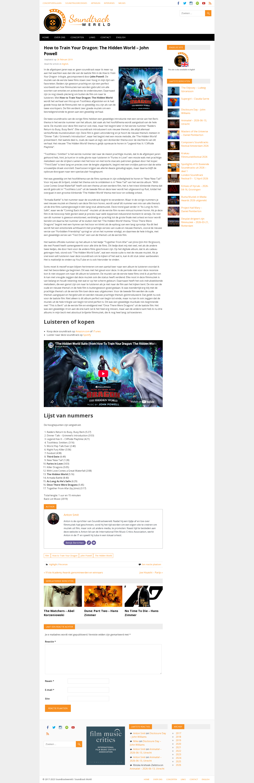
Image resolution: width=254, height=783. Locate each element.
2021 (178, 747)
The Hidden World (103, 555)
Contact (106, 37)
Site (47, 698)
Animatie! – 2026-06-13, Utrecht (147, 768)
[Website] (89, 543)
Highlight (53, 564)
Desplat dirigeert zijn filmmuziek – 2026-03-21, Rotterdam (195, 222)
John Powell (86, 555)
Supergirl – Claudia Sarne (195, 98)
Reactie (50, 641)
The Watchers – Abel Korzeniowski (59, 613)
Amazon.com (83, 331)
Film (47, 555)
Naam (49, 681)
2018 (178, 736)
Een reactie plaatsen (151, 564)
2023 (178, 754)
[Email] (94, 543)
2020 (178, 743)
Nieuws (122, 3)
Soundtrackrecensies (76, 3)
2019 (178, 740)
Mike (136, 741)
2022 (178, 750)
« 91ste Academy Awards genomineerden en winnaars (73, 572)
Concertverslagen (52, 3)
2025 (178, 761)
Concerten (77, 37)
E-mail (49, 689)
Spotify (87, 334)
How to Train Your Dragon (64, 555)
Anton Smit (71, 515)
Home (45, 37)
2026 (178, 765)
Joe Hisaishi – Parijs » (151, 572)
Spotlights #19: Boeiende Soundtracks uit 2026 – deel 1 (195, 168)
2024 (178, 758)
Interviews (109, 3)
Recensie (63, 564)
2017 (178, 733)
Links (92, 37)
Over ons (59, 37)
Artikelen (95, 3)
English (121, 37)
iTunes (97, 331)
